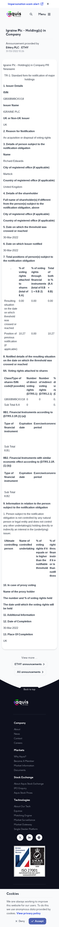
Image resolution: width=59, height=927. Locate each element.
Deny (22, 921)
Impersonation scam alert (23, 4)
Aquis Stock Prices (23, 792)
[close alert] (48, 4)
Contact (18, 738)
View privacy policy (28, 913)
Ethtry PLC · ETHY (17, 47)
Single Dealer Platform (26, 829)
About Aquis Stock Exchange (29, 783)
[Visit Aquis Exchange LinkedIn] (29, 837)
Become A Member (24, 761)
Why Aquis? (20, 756)
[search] (31, 14)
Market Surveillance (24, 820)
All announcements (28, 672)
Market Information (24, 765)
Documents (20, 770)
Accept (39, 921)
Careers (18, 742)
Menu (42, 14)
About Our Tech (22, 806)
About (17, 729)
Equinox (18, 810)
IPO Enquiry (20, 788)
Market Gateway (23, 824)
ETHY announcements (28, 664)
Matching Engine (23, 815)
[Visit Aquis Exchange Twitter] (20, 837)
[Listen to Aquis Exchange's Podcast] (39, 837)
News (17, 733)
